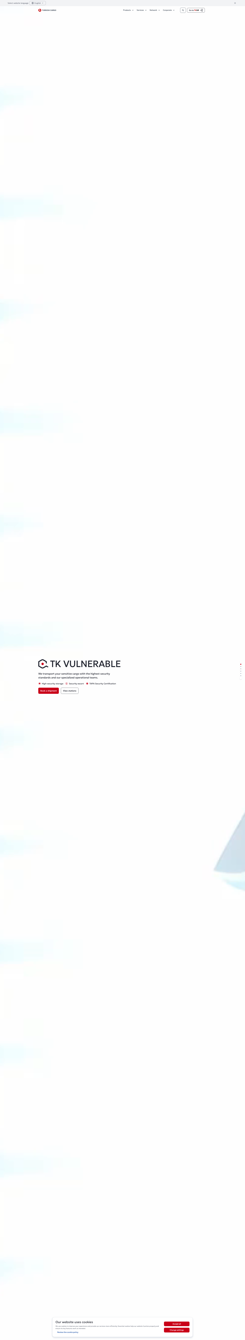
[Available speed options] (240, 668)
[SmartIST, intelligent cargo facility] (240, 671)
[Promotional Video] (240, 673)
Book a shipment (48, 690)
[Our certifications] (240, 675)
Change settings (177, 1330)
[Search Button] (183, 10)
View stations (69, 690)
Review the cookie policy (67, 1332)
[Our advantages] (240, 666)
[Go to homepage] (47, 10)
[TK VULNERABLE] (240, 664)
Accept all (177, 1324)
